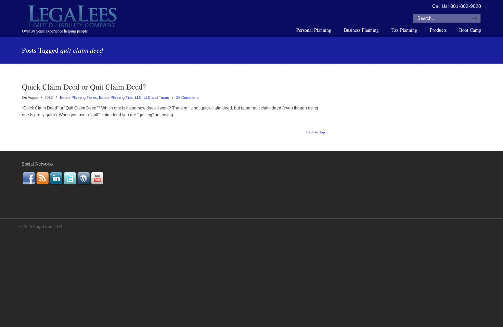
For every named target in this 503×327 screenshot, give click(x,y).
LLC (138, 97)
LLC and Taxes (156, 97)
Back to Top (315, 132)
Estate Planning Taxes (78, 97)
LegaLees (73, 17)
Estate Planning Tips (116, 97)
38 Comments (187, 97)
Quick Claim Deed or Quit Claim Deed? (84, 86)
